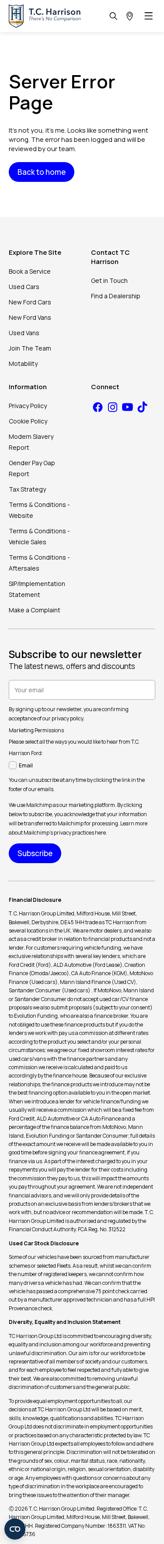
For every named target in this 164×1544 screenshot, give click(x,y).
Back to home (41, 172)
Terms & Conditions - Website (39, 510)
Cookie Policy (28, 421)
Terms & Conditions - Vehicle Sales (39, 536)
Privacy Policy (28, 405)
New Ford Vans (30, 317)
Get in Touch (109, 280)
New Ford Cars (30, 302)
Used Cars (24, 286)
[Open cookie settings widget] (14, 1529)
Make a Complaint (34, 610)
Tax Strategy (27, 489)
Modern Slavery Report (31, 442)
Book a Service (30, 271)
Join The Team (30, 348)
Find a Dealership (115, 296)
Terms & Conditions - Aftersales (39, 562)
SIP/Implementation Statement (37, 589)
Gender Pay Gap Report (32, 468)
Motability (23, 363)
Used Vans (24, 333)
